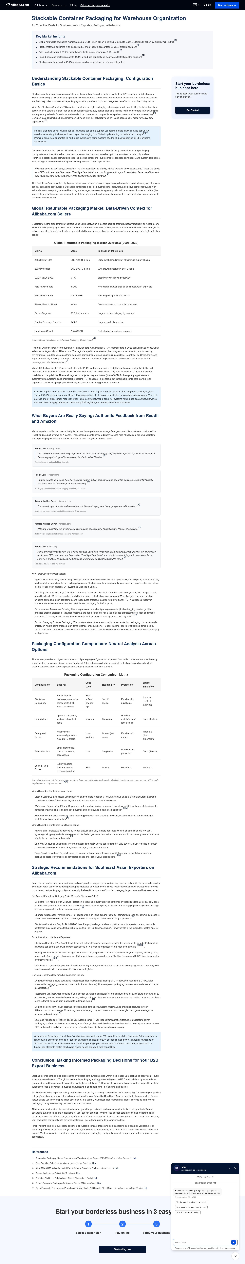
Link (135, 1158)
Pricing (73, 5)
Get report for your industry (95, 5)
